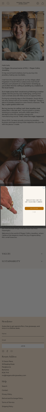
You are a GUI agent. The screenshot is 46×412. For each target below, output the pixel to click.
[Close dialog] (44, 188)
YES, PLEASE (34, 208)
